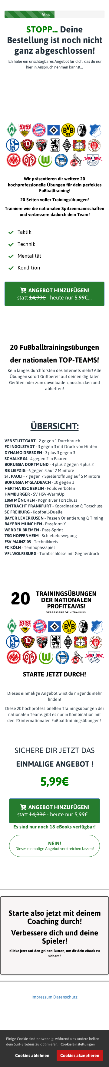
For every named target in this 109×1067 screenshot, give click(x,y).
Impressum (41, 997)
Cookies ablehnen (32, 1055)
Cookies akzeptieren (79, 1055)
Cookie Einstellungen (78, 1044)
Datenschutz (65, 997)
